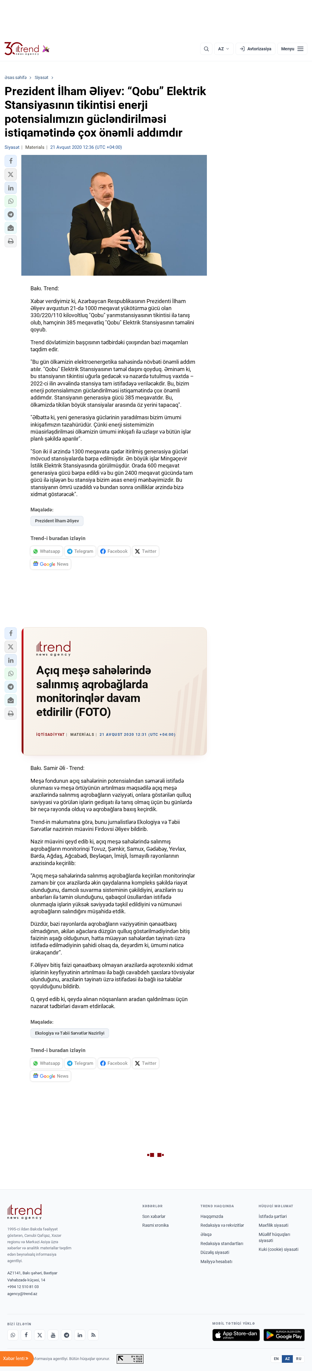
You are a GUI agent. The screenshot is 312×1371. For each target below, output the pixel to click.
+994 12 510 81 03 (23, 1286)
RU (298, 1359)
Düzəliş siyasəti (214, 1252)
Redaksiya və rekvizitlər (222, 1225)
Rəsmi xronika (155, 1225)
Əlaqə (205, 1234)
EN (276, 1359)
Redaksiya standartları (221, 1243)
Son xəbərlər (153, 1216)
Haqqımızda (211, 1216)
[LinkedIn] (79, 1335)
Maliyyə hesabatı (216, 1261)
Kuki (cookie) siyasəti (278, 1249)
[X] (39, 1335)
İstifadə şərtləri (273, 1216)
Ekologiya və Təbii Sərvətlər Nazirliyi (70, 1033)
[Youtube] (53, 1335)
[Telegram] (66, 1335)
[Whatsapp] (12, 1335)
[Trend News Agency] (24, 1211)
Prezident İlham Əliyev (57, 520)
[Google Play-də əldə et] (284, 1335)
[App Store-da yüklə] (236, 1335)
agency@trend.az (22, 1293)
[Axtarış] (206, 49)
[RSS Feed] (93, 1335)
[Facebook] (26, 1335)
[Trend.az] (27, 48)
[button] (10, 161)
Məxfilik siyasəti (273, 1225)
